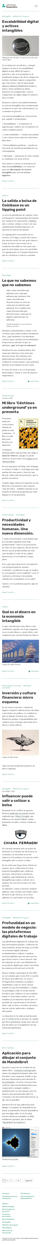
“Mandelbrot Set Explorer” (14, 1122)
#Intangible (6, 16)
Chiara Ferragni (22, 816)
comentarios (33, 381)
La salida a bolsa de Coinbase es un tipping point (19, 205)
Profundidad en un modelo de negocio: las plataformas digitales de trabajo (19, 929)
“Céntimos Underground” (24, 1070)
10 (18, 1181)
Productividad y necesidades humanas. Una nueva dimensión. (18, 526)
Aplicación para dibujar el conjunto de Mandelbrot (19, 1057)
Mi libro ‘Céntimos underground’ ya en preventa (19, 407)
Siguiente (28, 1181)
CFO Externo (25, 1193)
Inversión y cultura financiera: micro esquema (19, 697)
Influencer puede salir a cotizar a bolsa (17, 800)
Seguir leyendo (7, 181)
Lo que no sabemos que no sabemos (19, 282)
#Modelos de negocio (21, 16)
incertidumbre (8, 1082)
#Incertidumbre (8, 1048)
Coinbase (32, 221)
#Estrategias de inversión (11, 686)
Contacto (5, 1193)
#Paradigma (6, 275)
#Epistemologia (8, 396)
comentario (34, 671)
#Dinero (5, 196)
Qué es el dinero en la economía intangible (19, 616)
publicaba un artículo (19, 813)
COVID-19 (12, 1019)
